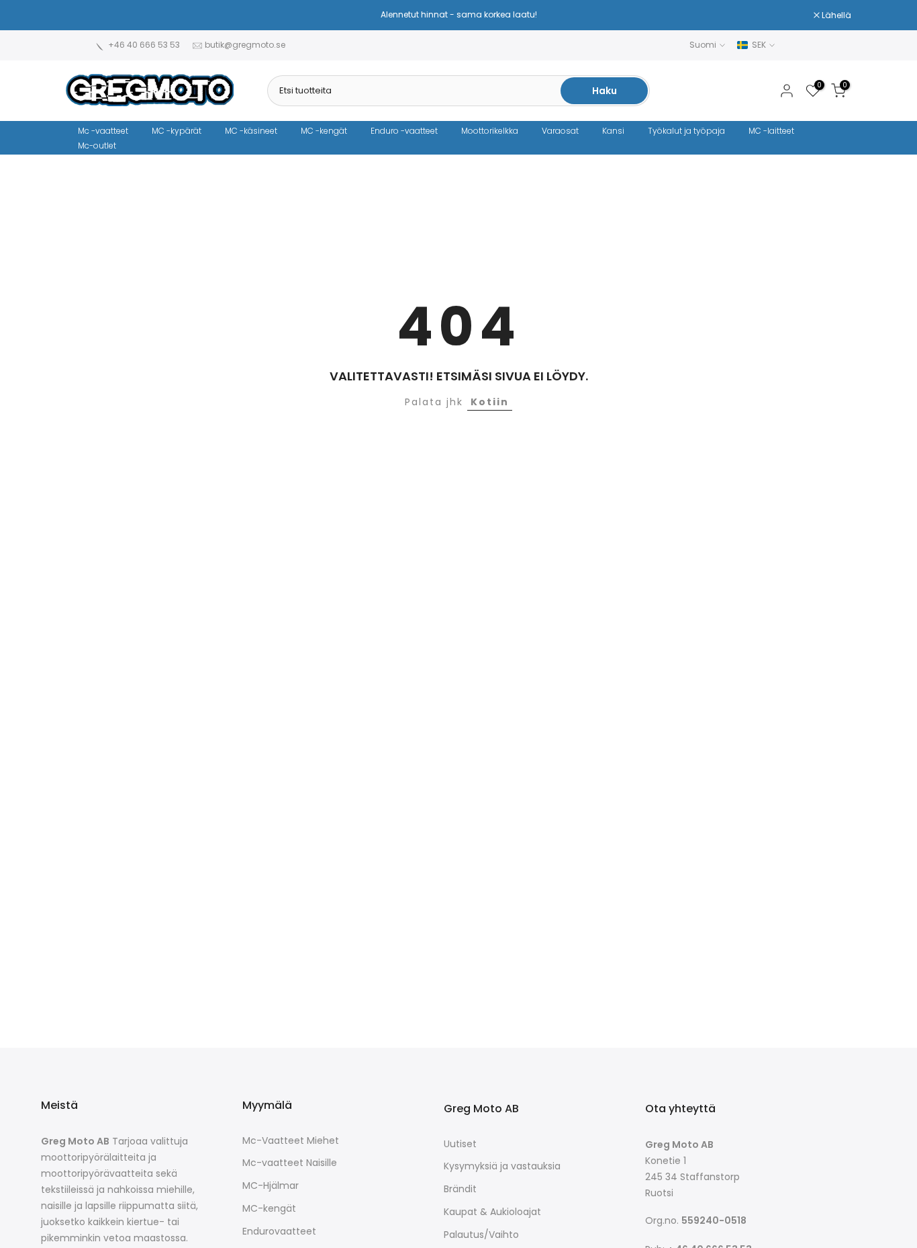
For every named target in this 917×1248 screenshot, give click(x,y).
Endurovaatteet (279, 1231)
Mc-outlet (97, 145)
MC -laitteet (771, 130)
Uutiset (460, 1144)
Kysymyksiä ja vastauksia (502, 1166)
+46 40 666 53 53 (144, 44)
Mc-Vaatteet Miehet (290, 1140)
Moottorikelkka (489, 130)
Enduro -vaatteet (404, 130)
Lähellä (87, 15)
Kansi (613, 130)
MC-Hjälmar (270, 1185)
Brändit (460, 1189)
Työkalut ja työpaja (686, 130)
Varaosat (560, 130)
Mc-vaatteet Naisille (289, 1163)
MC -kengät (324, 130)
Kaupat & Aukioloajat (492, 1212)
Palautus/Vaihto (481, 1235)
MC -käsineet (251, 130)
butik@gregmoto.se (245, 44)
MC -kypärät (176, 130)
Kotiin (490, 402)
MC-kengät (269, 1208)
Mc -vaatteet (103, 130)
